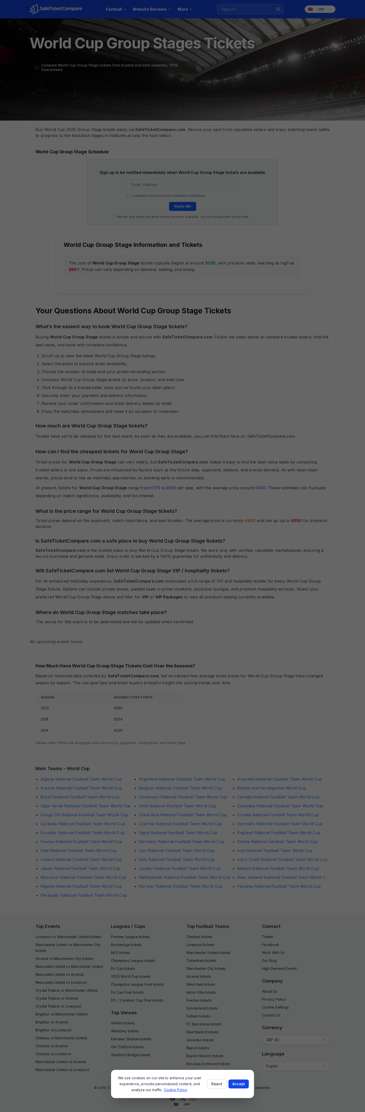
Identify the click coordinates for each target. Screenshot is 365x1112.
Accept (238, 1084)
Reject (216, 1084)
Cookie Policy (175, 1090)
